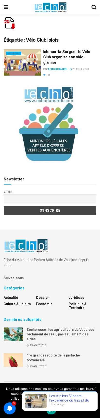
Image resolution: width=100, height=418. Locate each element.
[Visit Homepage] (50, 7)
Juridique (76, 298)
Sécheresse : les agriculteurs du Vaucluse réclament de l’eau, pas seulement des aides (60, 334)
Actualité (14, 53)
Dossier (42, 298)
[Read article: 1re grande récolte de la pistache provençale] (13, 360)
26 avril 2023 (80, 69)
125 (48, 74)
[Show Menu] (6, 7)
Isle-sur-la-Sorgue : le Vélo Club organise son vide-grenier (66, 57)
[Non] (94, 400)
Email (8, 191)
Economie (44, 304)
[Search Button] (94, 7)
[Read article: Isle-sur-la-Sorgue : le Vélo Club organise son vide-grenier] (22, 62)
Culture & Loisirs (17, 304)
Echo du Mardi (57, 69)
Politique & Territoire (78, 306)
